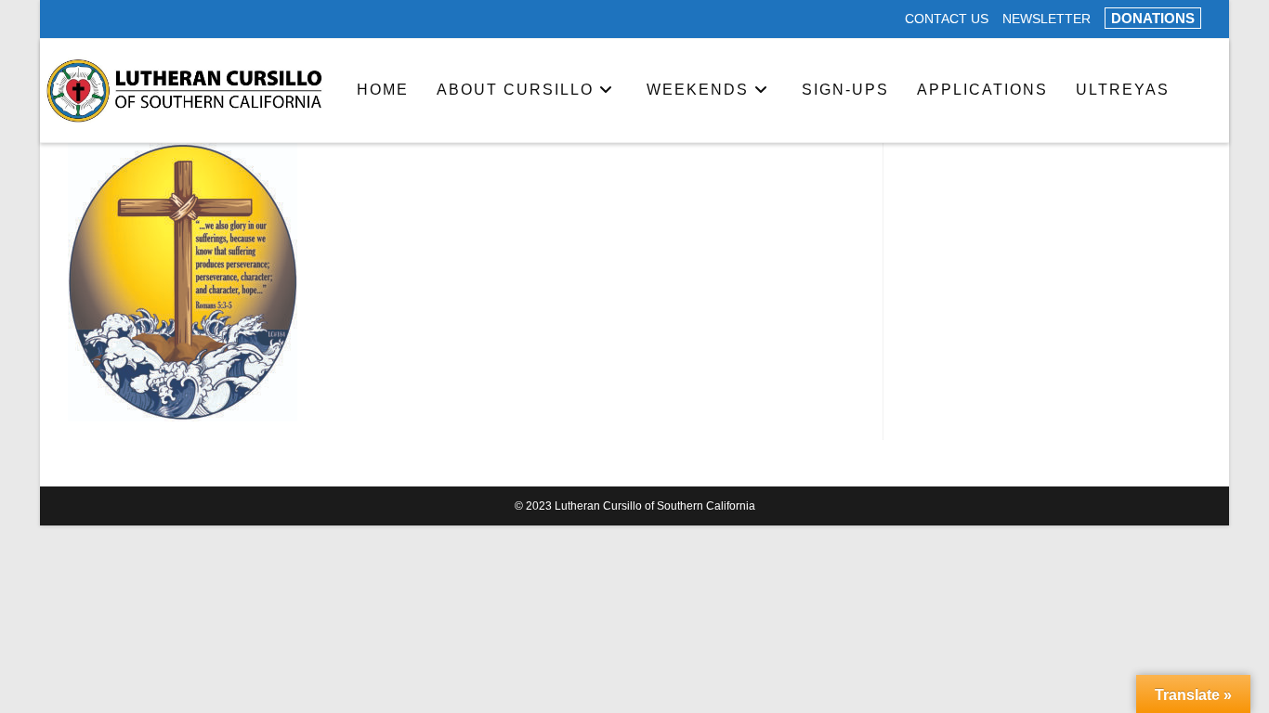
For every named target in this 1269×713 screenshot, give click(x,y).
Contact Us (946, 19)
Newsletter (1046, 19)
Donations (1153, 18)
